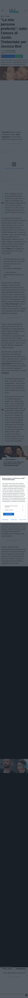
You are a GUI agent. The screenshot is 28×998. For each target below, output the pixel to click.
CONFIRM (9, 514)
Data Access (14, 519)
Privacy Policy (22, 519)
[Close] (24, 478)
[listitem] (14, 506)
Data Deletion (5, 519)
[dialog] (14, 499)
